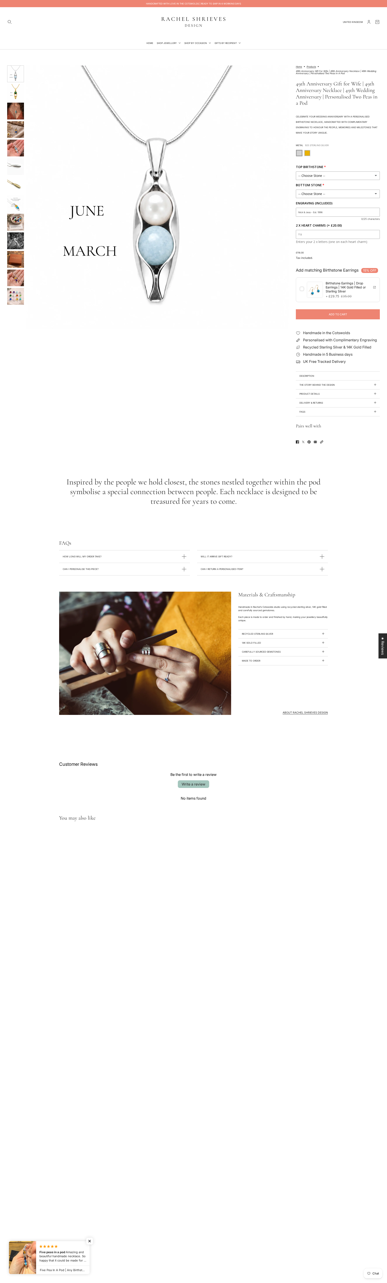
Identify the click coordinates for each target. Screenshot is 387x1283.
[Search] (9, 21)
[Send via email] (315, 441)
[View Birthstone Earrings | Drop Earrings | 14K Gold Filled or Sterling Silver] (374, 287)
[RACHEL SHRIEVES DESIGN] (193, 22)
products (311, 66)
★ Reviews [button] (383, 646)
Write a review (193, 784)
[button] (321, 441)
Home (299, 66)
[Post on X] (303, 442)
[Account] (368, 21)
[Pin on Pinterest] (309, 441)
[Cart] (377, 21)
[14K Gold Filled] (307, 153)
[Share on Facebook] (297, 441)
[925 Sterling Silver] (299, 153)
